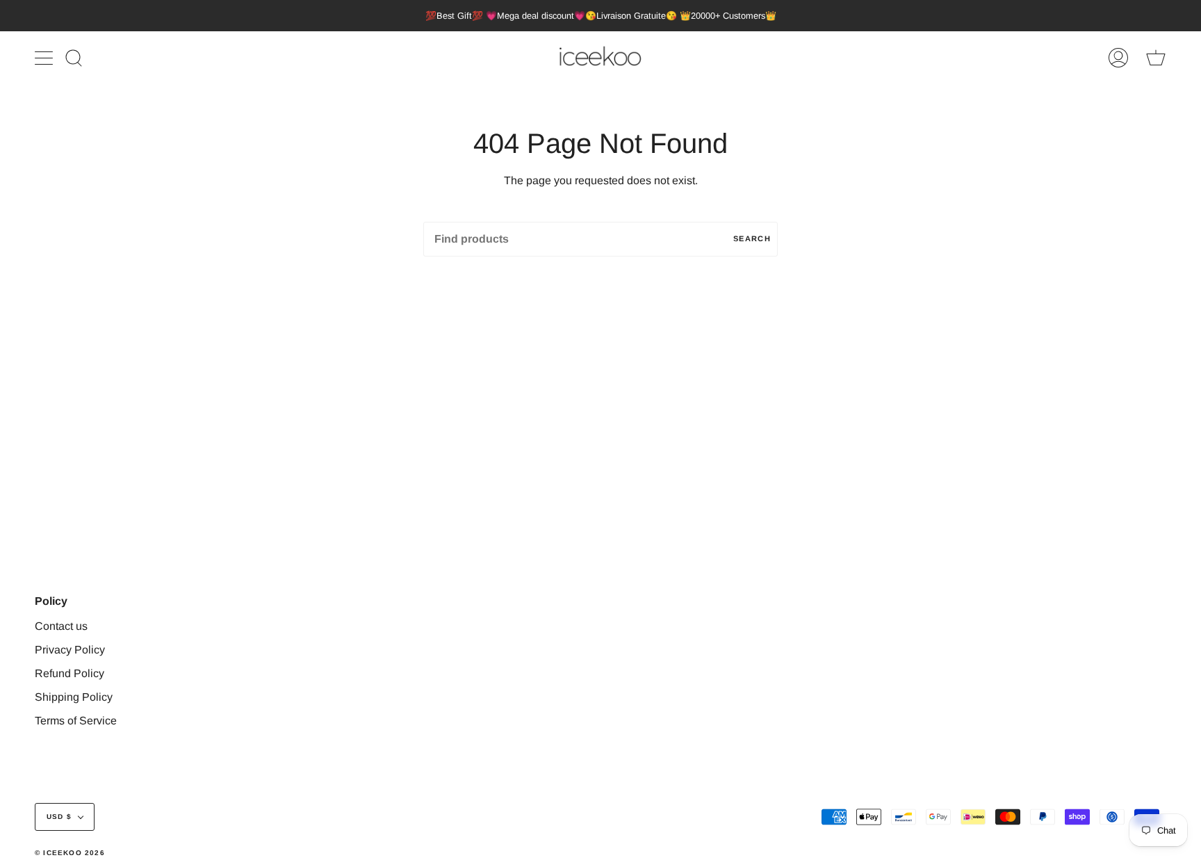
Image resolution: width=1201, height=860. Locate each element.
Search (752, 238)
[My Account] (1118, 58)
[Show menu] (45, 57)
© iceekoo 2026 (70, 853)
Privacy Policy (70, 650)
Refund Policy (69, 673)
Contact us (61, 626)
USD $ (59, 816)
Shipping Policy (74, 697)
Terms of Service (76, 721)
